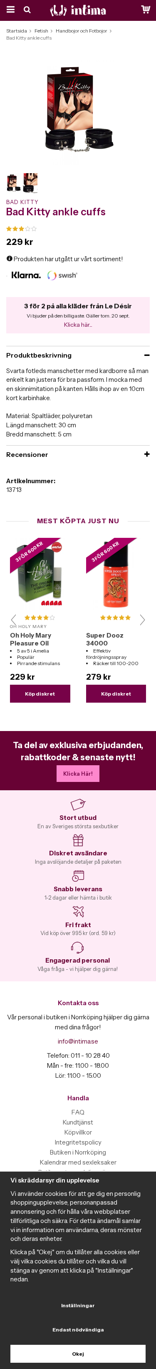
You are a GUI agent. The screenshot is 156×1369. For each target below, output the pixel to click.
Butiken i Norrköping (78, 1152)
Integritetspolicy (78, 1142)
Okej (78, 1354)
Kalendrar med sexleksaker (78, 1162)
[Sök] (28, 10)
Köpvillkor (78, 1132)
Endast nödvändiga (78, 1329)
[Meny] (9, 10)
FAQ (78, 1112)
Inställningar (78, 1305)
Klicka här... (78, 324)
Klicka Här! (78, 773)
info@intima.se (78, 1041)
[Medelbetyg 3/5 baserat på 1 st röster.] (78, 229)
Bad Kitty (22, 202)
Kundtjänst (78, 1122)
